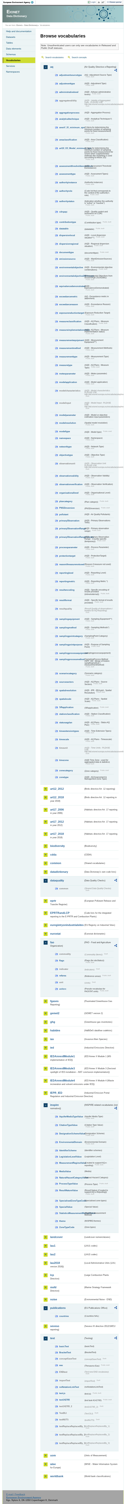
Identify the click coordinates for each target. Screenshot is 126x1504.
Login (93, 2)
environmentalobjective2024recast (71, 276)
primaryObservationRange (71, 528)
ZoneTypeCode (66, 1227)
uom (53, 1455)
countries (64, 1316)
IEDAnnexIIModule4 (62, 1080)
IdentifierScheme (67, 1150)
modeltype (64, 431)
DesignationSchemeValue (71, 1133)
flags (61, 960)
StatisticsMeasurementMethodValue (71, 1213)
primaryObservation (69, 520)
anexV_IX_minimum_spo (71, 127)
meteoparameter (67, 373)
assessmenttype (67, 174)
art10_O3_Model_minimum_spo (71, 148)
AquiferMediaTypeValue (71, 1116)
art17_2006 (57, 809)
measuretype (65, 365)
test (52, 1338)
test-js (62, 1393)
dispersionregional (68, 244)
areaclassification (68, 139)
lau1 (52, 1245)
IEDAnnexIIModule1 (62, 1056)
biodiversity (57, 846)
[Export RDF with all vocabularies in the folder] (115, 71)
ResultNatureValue (68, 1190)
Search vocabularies (54, 57)
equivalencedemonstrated (71, 286)
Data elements (13, 48)
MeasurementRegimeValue (71, 1163)
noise (53, 1299)
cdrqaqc (63, 212)
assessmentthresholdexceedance (71, 166)
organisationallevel (69, 493)
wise (53, 1464)
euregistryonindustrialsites (67, 925)
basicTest (64, 1346)
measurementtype (68, 356)
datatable (63, 228)
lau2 (52, 1254)
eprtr (53, 900)
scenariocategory (68, 673)
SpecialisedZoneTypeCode (71, 1201)
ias (52, 1039)
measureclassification (70, 321)
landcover (56, 1237)
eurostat (55, 933)
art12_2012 (57, 788)
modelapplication (68, 382)
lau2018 (55, 1263)
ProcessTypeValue (68, 1183)
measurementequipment (71, 340)
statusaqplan (65, 722)
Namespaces (13, 71)
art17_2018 (57, 833)
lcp (52, 1275)
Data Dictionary (31, 25)
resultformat (65, 600)
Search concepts (79, 57)
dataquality (57, 880)
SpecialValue (65, 1207)
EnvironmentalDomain (70, 1142)
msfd (53, 1287)
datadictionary (59, 871)
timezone (64, 760)
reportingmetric (67, 581)
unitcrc (62, 989)
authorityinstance (68, 182)
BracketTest (65, 1352)
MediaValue (65, 1171)
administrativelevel (68, 92)
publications (58, 1308)
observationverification (71, 484)
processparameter (68, 547)
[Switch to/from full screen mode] (103, 2)
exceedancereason (68, 304)
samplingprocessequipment (71, 653)
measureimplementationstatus (71, 330)
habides (55, 1030)
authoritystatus (66, 201)
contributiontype (67, 222)
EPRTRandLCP (60, 913)
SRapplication (66, 707)
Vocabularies (13, 60)
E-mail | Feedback (15, 1494)
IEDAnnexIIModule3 (62, 1068)
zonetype (63, 777)
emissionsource (67, 259)
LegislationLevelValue (70, 1156)
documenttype (66, 252)
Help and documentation (19, 31)
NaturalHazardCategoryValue (71, 1177)
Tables (9, 42)
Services (10, 66)
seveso (54, 1326)
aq (51, 66)
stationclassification (69, 714)
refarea (62, 975)
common (55, 863)
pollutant (63, 514)
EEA (19, 2)
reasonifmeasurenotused (71, 564)
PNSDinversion (67, 508)
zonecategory (66, 770)
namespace (65, 438)
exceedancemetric (68, 296)
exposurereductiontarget (71, 313)
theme (62, 1221)
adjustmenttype (67, 83)
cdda (53, 854)
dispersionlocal (67, 235)
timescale (64, 739)
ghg (52, 1022)
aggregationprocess (69, 112)
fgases (54, 1001)
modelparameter (67, 415)
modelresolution (67, 423)
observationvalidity (69, 476)
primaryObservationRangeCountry (71, 537)
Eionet (19, 25)
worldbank (56, 1476)
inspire (54, 1105)
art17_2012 (57, 821)
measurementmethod (70, 348)
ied (52, 1047)
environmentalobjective (71, 267)
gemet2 (54, 1013)
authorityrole (65, 191)
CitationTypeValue (68, 1125)
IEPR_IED (56, 1092)
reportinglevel (66, 573)
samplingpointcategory (71, 636)
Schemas (11, 54)
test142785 (64, 1400)
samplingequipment (69, 619)
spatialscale (65, 699)
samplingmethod (67, 627)
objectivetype (66, 455)
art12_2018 (57, 797)
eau (61, 1365)
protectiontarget (67, 556)
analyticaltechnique (69, 119)
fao (52, 942)
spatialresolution (67, 690)
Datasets (10, 37)
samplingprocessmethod (71, 659)
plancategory (65, 501)
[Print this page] (99, 2)
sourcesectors (66, 682)
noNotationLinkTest (69, 1387)
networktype (65, 446)
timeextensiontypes (69, 731)
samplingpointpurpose (70, 644)
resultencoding (66, 590)
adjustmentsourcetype (70, 75)
